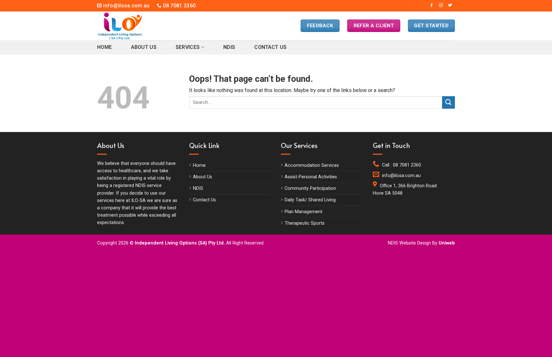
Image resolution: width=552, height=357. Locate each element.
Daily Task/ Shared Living (310, 200)
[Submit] (448, 102)
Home (104, 47)
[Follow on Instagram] (440, 5)
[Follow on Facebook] (431, 5)
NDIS (229, 47)
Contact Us (270, 47)
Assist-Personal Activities (311, 177)
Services (188, 47)
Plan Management (303, 211)
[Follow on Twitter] (450, 5)
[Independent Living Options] (126, 26)
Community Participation (310, 188)
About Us (144, 47)
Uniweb (447, 243)
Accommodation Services (312, 165)
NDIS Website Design (409, 243)
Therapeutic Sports (305, 223)
